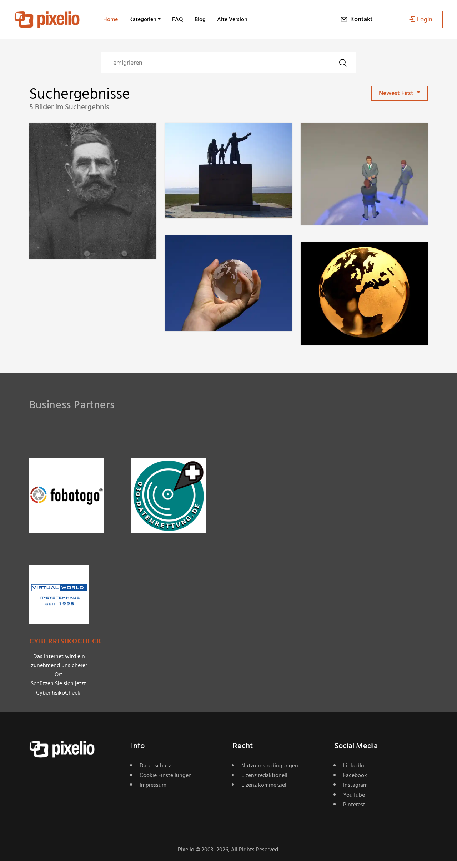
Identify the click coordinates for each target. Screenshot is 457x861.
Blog (200, 19)
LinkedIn (353, 765)
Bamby (200, 137)
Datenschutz (155, 765)
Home (110, 19)
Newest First (397, 93)
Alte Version (232, 19)
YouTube (354, 795)
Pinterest (354, 804)
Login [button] (424, 19)
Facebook (355, 775)
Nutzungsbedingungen (269, 765)
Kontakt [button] (361, 19)
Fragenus (67, 137)
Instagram (355, 785)
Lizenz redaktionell (264, 775)
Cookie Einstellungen (166, 775)
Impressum (153, 785)
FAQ (177, 19)
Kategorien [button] (142, 19)
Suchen (343, 62)
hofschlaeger (343, 137)
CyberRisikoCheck (65, 641)
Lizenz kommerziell (264, 785)
